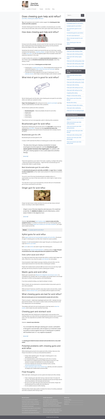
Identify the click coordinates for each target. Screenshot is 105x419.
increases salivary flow (37, 67)
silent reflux (29, 53)
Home (23, 9)
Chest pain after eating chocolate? (75, 66)
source (26, 156)
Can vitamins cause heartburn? (29, 410)
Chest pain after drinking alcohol (75, 54)
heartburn (40, 18)
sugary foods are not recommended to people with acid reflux (40, 237)
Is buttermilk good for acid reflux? (75, 32)
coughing (37, 52)
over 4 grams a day (40, 221)
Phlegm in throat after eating (74, 95)
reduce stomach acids (32, 290)
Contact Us (67, 401)
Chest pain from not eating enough (75, 110)
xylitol (25, 246)
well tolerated (45, 259)
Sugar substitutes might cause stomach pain (36, 366)
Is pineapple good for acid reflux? (75, 23)
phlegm (42, 52)
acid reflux (24, 18)
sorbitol (31, 246)
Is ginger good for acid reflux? (36, 230)
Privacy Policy (67, 399)
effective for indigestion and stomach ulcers (46, 275)
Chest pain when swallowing (74, 108)
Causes (41, 9)
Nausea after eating (71, 102)
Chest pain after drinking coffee (74, 51)
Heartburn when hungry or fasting (30, 401)
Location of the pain (31, 9)
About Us (66, 404)
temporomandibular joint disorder (33, 365)
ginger (36, 18)
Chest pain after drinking (73, 85)
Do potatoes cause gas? (28, 406)
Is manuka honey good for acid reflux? (31, 408)
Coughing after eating (72, 93)
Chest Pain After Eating (34, 4)
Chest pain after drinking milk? (74, 135)
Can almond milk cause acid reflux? (30, 412)
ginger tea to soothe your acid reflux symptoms (44, 224)
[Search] (82, 15)
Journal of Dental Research (37, 249)
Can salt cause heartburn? (73, 35)
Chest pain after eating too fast (74, 90)
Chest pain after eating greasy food (75, 61)
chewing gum (31, 18)
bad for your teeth (31, 243)
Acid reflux (47, 9)
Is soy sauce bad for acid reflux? (30, 399)
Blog (53, 9)
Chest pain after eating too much (75, 87)
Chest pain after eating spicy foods (75, 63)
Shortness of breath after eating (74, 105)
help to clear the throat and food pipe (45, 69)
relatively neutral (29, 73)
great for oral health (52, 103)
